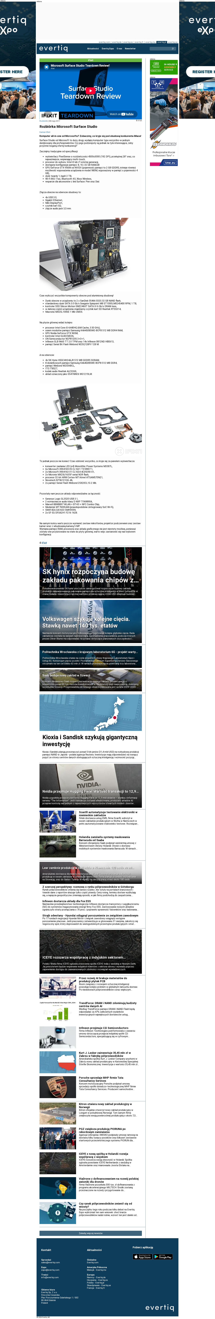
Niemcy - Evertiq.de (96, 1277)
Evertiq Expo (108, 48)
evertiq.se (173, 42)
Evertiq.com (92, 1262)
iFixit (44, 542)
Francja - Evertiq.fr (96, 1288)
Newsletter (130, 48)
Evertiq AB (53, 48)
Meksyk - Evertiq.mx (96, 1270)
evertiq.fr (139, 42)
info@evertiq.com (50, 1277)
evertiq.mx (150, 42)
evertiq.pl (162, 42)
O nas (119, 48)
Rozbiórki (43, 121)
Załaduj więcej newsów (91, 1233)
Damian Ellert (44, 132)
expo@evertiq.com (50, 1270)
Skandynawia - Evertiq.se (99, 1285)
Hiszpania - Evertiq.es (97, 1280)
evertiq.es (128, 42)
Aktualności (93, 48)
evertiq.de (117, 42)
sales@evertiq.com (50, 1262)
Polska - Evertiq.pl (95, 1282)
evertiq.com (104, 42)
